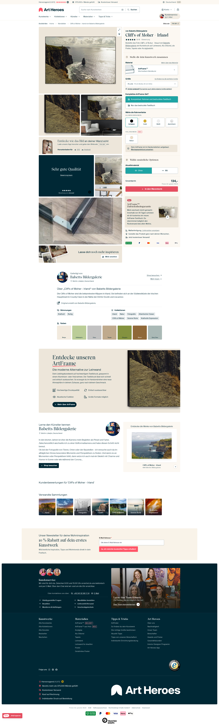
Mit (166, 170)
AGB (89, 708)
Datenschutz (136, 708)
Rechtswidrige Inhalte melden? (119, 708)
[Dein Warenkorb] (178, 9)
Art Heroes (153, 619)
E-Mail (169, 17)
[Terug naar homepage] (51, 10)
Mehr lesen (155, 279)
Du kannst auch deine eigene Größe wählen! (150, 89)
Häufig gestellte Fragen (51, 600)
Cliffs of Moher (118, 318)
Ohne (140, 170)
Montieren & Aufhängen (51, 607)
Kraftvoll (61, 314)
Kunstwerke (44, 16)
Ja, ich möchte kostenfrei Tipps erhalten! (118, 549)
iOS (78, 149)
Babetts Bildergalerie (138, 31)
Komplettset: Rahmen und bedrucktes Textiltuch (151, 99)
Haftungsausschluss (100, 708)
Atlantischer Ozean (146, 314)
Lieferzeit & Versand (85, 604)
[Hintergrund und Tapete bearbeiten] (119, 34)
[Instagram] (49, 669)
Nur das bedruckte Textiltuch (143, 105)
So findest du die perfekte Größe (166, 79)
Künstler (74, 16)
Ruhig (70, 314)
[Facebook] (56, 669)
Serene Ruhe (132, 318)
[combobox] (99, 10)
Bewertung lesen (66, 175)
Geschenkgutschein (85, 607)
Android (87, 149)
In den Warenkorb (153, 189)
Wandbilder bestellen (85, 600)
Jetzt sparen (12, 715)
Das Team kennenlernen (124, 604)
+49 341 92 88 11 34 (81, 593)
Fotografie (132, 314)
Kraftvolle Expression (149, 318)
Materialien (88, 16)
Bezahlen (46, 604)
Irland (114, 314)
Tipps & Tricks (104, 16)
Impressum (146, 708)
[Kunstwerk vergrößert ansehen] (119, 30)
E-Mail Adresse (105, 538)
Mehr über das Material (169, 63)
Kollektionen (59, 16)
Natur (122, 314)
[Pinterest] (53, 669)
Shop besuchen (153, 275)
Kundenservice (171, 15)
